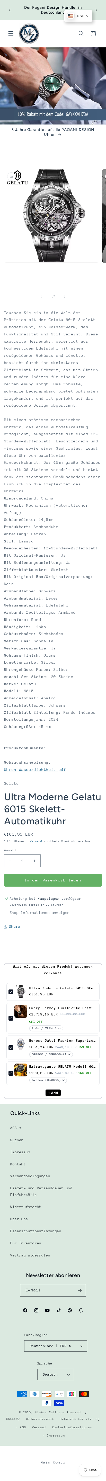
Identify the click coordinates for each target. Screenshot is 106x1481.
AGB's (15, 1128)
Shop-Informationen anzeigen (40, 913)
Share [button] (14, 926)
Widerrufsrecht (25, 1207)
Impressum (20, 1152)
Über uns (19, 1219)
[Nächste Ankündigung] (96, 10)
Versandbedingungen (30, 1176)
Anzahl (10, 850)
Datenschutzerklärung (80, 1419)
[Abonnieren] (80, 1290)
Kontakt (18, 1164)
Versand (36, 841)
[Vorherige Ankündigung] (9, 10)
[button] (11, 34)
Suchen (17, 1140)
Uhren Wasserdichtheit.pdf (35, 769)
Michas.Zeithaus (51, 1412)
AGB (23, 1427)
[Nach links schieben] (41, 296)
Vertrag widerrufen (30, 1255)
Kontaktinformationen (72, 1427)
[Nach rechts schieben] (64, 296)
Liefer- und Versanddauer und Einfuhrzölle (41, 1191)
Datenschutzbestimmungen (35, 1231)
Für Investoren (25, 1243)
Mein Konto (53, 1462)
